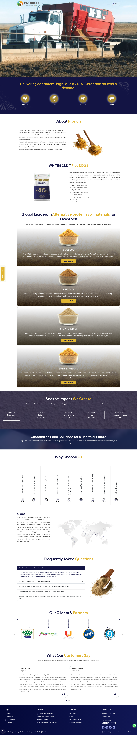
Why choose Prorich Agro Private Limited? (31, 568)
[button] (14, 634)
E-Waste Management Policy (48, 722)
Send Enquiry (2, 274)
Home (9, 713)
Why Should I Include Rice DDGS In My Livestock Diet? (34, 581)
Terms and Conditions (46, 713)
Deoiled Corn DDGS (75, 722)
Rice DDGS (73, 713)
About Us (10, 716)
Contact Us (10, 722)
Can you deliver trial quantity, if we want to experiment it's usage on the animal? (42, 591)
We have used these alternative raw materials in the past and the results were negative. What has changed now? (50, 597)
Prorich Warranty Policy (46, 716)
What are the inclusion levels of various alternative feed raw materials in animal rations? (44, 586)
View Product (68, 261)
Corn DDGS (73, 716)
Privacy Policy (43, 719)
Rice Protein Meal (75, 719)
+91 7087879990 (109, 723)
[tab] (66, 700)
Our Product (11, 719)
